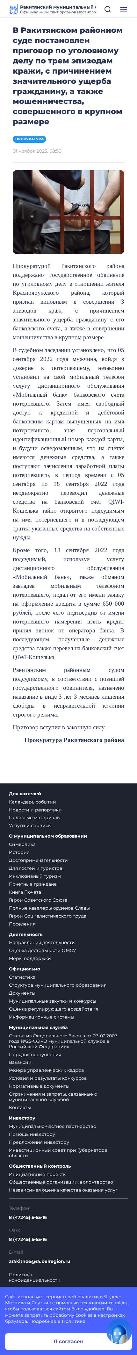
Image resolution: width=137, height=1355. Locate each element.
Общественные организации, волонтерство (61, 1182)
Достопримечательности (38, 860)
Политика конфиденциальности (35, 1277)
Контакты (20, 1107)
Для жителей (25, 793)
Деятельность (25, 934)
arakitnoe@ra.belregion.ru (39, 1261)
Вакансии (20, 1062)
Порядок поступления (35, 1054)
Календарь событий (32, 802)
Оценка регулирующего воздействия (53, 1009)
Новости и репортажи (35, 810)
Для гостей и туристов (35, 868)
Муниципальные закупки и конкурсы (52, 1001)
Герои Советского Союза (38, 900)
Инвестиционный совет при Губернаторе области (58, 1152)
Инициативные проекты (38, 1174)
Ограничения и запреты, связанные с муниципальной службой (53, 1096)
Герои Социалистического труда (47, 916)
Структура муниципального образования (57, 985)
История (19, 852)
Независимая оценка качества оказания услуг (63, 1190)
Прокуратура (29, 139)
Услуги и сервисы (30, 825)
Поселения (22, 924)
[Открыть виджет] (119, 1331)
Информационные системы (41, 1017)
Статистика (22, 977)
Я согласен (68, 1341)
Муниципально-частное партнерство (52, 1126)
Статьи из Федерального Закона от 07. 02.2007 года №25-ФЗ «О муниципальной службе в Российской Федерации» (63, 1041)
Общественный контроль (40, 1166)
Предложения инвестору (39, 1142)
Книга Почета (25, 892)
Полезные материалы (35, 817)
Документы (22, 993)
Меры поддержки (30, 958)
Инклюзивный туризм (35, 876)
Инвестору (22, 1118)
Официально (24, 969)
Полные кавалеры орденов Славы (49, 908)
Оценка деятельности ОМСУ (42, 950)
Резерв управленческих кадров (46, 1070)
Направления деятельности (42, 942)
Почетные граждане (33, 884)
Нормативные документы (39, 1086)
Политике (73, 1321)
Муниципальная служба (38, 1027)
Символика (22, 844)
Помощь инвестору (32, 1134)
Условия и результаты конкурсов (48, 1078)
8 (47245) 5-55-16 (28, 1217)
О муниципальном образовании (48, 836)
